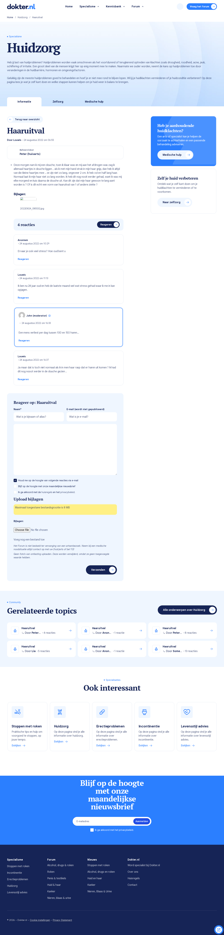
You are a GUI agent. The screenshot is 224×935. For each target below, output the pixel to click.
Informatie (24, 101)
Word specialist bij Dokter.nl (144, 865)
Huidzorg (23, 17)
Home (10, 17)
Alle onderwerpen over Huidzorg (184, 610)
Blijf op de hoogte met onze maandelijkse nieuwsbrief (47, 486)
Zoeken (180, 6)
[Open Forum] (142, 6)
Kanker (51, 891)
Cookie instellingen (40, 920)
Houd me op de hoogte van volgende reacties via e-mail (48, 480)
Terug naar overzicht (27, 119)
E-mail (85, 409)
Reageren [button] (23, 259)
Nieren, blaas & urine (59, 898)
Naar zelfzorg (171, 202)
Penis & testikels (56, 878)
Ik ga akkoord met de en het (46, 492)
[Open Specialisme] (98, 6)
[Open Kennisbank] (124, 6)
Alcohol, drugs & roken (60, 865)
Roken (50, 871)
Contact (132, 885)
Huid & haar (54, 885)
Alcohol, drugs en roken (101, 871)
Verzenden (98, 570)
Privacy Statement (62, 920)
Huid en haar (94, 878)
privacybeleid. (67, 492)
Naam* (17, 409)
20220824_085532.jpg (32, 208)
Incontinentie (14, 872)
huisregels (46, 492)
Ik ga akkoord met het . (114, 830)
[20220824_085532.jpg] (28, 201)
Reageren (106, 224)
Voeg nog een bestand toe (29, 539)
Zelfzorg (58, 101)
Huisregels (134, 878)
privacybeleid (126, 830)
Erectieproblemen (17, 879)
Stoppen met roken (18, 866)
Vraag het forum (199, 6)
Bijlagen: (19, 521)
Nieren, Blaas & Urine (99, 891)
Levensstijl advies (17, 892)
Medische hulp (94, 101)
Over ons (133, 871)
